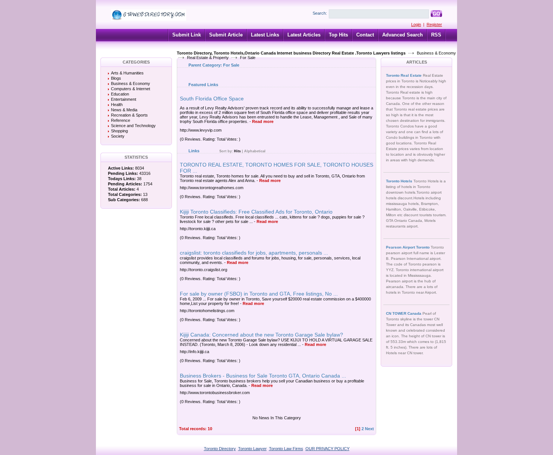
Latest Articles (304, 35)
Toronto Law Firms (286, 448)
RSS (436, 35)
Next (369, 428)
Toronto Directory (220, 448)
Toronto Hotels (399, 181)
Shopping (119, 131)
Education (120, 94)
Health (117, 104)
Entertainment (123, 99)
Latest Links (265, 35)
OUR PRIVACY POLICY (327, 448)
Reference (120, 120)
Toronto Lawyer (252, 448)
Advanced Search (402, 35)
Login (416, 24)
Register (434, 24)
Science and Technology (133, 125)
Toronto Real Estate (404, 75)
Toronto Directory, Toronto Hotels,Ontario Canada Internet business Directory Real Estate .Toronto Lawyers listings (291, 53)
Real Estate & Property (208, 57)
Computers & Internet (130, 88)
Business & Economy (436, 53)
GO (436, 14)
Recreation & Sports (129, 115)
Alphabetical (255, 151)
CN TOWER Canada (404, 313)
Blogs (116, 78)
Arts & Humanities (127, 73)
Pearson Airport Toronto (408, 247)
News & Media (124, 110)
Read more (262, 121)
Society (118, 136)
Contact (365, 35)
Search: (320, 13)
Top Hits (338, 35)
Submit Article (226, 35)
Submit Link (186, 35)
